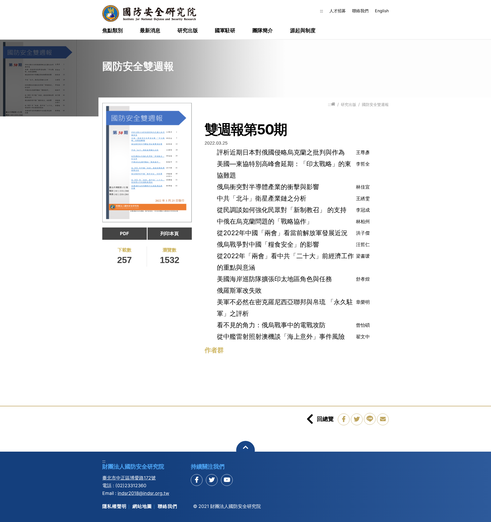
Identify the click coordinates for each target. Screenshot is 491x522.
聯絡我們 (360, 10)
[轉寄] (383, 419)
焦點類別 (112, 31)
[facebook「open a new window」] (344, 419)
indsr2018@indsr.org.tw (143, 493)
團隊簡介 (262, 31)
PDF (124, 233)
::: (321, 10)
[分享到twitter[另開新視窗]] (212, 480)
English (382, 10)
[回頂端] (245, 450)
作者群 (214, 350)
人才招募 (337, 10)
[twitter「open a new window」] (357, 419)
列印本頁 (169, 233)
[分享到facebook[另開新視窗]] (197, 480)
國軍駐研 (225, 31)
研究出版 (187, 31)
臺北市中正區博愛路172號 (129, 478)
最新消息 (150, 31)
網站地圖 (142, 506)
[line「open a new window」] (370, 419)
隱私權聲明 (114, 506)
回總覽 (325, 419)
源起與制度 (303, 31)
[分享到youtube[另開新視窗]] (227, 480)
